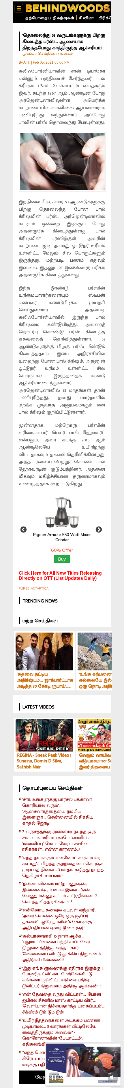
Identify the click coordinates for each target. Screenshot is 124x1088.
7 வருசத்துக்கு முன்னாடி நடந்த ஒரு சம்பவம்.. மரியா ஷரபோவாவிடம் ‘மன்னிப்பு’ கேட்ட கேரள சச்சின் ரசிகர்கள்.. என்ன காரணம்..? (59, 841)
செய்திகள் (47, 53)
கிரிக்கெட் (109, 18)
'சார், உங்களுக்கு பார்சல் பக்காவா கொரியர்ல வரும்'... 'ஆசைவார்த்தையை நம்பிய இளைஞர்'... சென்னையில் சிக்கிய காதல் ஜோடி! (57, 812)
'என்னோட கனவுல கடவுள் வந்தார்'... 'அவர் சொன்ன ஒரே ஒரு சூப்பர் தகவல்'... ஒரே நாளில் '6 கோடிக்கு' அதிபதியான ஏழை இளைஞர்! (59, 919)
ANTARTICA (39, 588)
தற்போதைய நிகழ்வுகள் (49, 18)
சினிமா (86, 18)
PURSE (24, 588)
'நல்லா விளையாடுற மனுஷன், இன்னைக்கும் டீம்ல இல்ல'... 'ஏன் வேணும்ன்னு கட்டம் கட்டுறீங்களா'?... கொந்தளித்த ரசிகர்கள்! (60, 893)
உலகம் (66, 53)
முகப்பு (28, 53)
